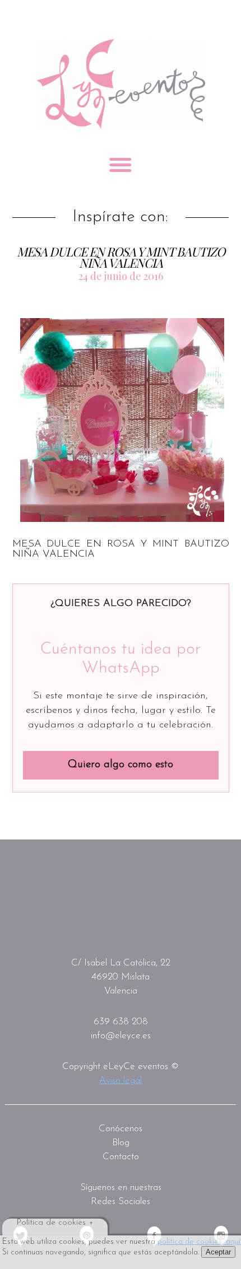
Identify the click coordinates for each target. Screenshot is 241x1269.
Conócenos (120, 1128)
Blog (120, 1142)
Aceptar (218, 1252)
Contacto (121, 1156)
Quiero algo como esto (120, 764)
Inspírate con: (120, 217)
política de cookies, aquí (198, 1242)
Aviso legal (120, 1080)
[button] (122, 419)
